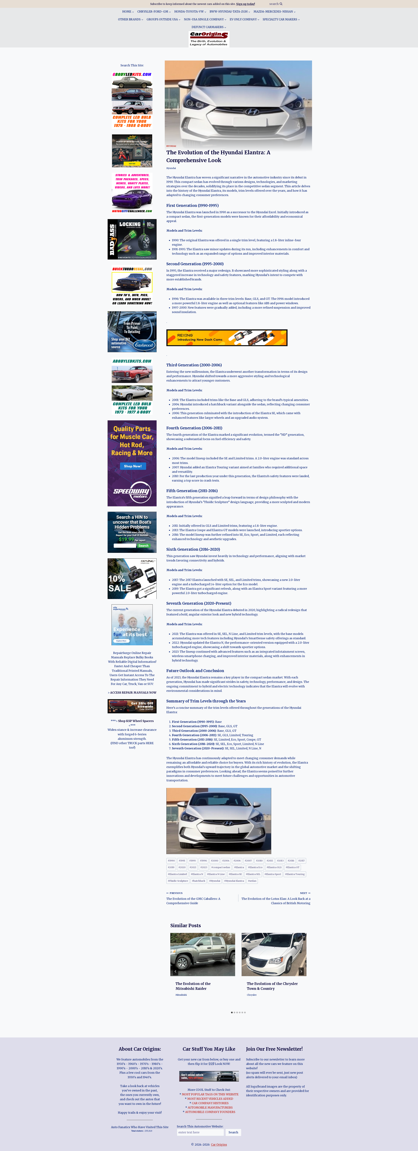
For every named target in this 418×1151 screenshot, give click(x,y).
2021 (193, 867)
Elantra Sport (273, 874)
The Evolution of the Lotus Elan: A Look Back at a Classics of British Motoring (275, 898)
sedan (252, 881)
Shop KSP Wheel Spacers (136, 721)
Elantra (239, 867)
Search (233, 1132)
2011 (270, 860)
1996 (203, 860)
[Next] (301, 971)
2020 (181, 867)
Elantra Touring (295, 874)
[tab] (232, 1012)
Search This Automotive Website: (200, 1126)
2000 (214, 860)
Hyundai (171, 146)
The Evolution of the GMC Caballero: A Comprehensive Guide (193, 898)
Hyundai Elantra (234, 881)
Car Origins (219, 1144)
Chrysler (252, 995)
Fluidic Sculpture (178, 881)
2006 (237, 860)
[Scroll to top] (409, 1146)
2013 (280, 860)
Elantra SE (235, 874)
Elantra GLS (274, 867)
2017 (301, 860)
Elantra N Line (216, 874)
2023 (203, 867)
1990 (171, 860)
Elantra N (197, 874)
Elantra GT (292, 867)
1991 (182, 860)
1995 (192, 860)
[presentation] (202, 954)
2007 (248, 860)
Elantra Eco (255, 867)
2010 (259, 860)
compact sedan (220, 867)
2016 (291, 860)
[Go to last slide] (175, 971)
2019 (171, 867)
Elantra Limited (177, 874)
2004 (225, 860)
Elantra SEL (253, 874)
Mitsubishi (181, 995)
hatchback (198, 881)
